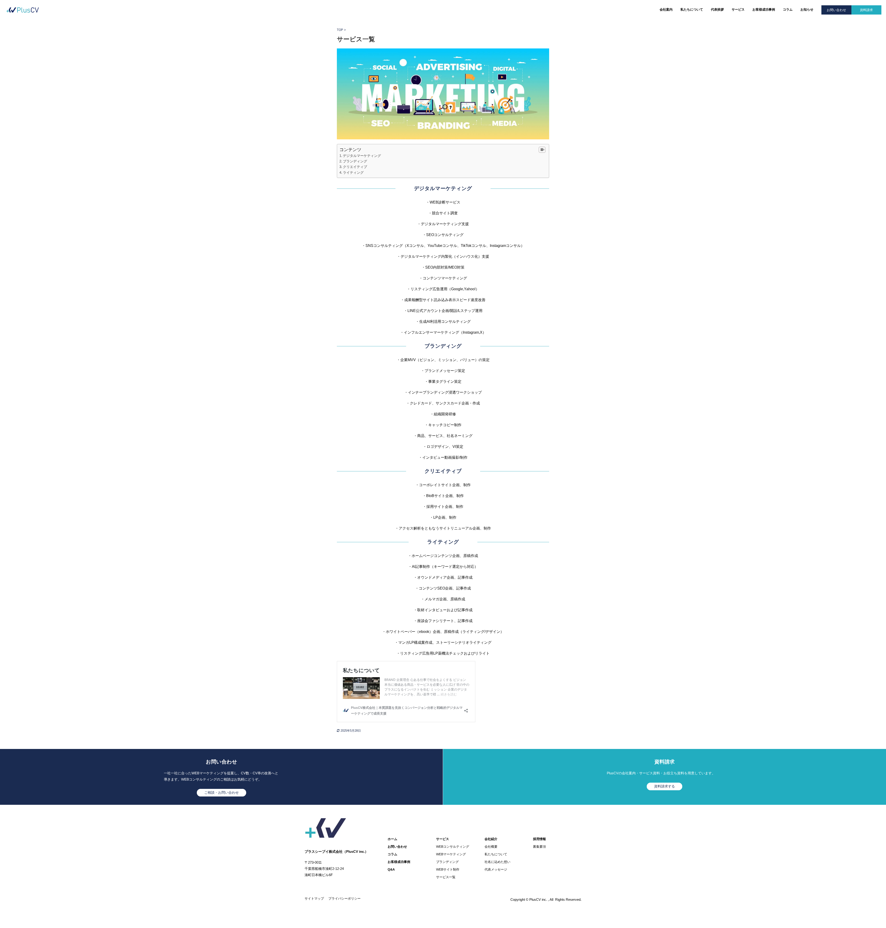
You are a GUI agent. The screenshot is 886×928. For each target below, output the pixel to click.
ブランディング (355, 161)
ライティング (353, 172)
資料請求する (664, 786)
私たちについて (691, 9)
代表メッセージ (496, 869)
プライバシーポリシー (344, 898)
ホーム (392, 839)
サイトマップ (314, 898)
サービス (738, 9)
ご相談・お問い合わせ (221, 792)
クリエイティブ (355, 167)
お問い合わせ (836, 10)
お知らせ (806, 9)
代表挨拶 (717, 9)
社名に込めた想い (497, 862)
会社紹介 (491, 839)
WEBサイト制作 (447, 869)
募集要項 (539, 846)
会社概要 (491, 846)
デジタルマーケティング (362, 156)
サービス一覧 (445, 877)
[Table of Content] (542, 150)
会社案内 (666, 9)
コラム (788, 9)
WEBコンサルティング (452, 846)
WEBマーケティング (451, 854)
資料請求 (866, 10)
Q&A (391, 869)
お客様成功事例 (763, 9)
